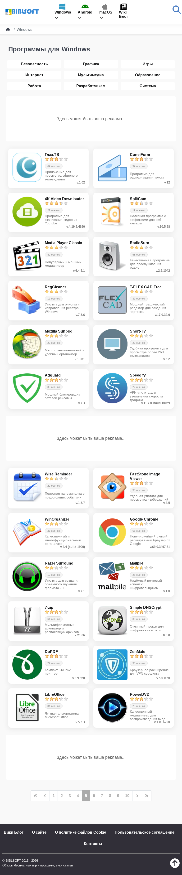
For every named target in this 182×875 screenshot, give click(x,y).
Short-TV (138, 331)
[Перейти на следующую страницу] (137, 795)
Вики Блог (13, 832)
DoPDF (51, 652)
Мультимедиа (91, 75)
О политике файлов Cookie (80, 832)
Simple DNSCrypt (145, 607)
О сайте (39, 832)
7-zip (49, 607)
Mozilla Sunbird (59, 331)
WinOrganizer (57, 519)
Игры (148, 64)
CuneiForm (140, 155)
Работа (34, 86)
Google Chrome (144, 519)
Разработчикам (90, 86)
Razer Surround (59, 563)
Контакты (93, 844)
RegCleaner (55, 287)
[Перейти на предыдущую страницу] (45, 795)
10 (127, 796)
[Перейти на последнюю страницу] (146, 795)
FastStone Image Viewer (145, 476)
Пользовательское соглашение (144, 832)
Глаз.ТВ (52, 155)
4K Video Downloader (64, 199)
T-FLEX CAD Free (146, 287)
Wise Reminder (58, 474)
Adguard (53, 375)
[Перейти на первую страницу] (35, 795)
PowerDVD (140, 694)
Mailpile (136, 563)
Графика (91, 64)
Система (148, 86)
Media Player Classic (63, 243)
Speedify (138, 375)
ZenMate (137, 652)
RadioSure (139, 243)
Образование (147, 75)
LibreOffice (54, 694)
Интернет (34, 75)
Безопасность (34, 64)
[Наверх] (175, 867)
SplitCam (138, 199)
